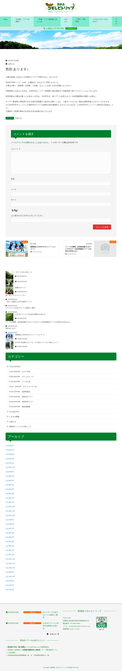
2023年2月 (10, 550)
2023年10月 (10, 515)
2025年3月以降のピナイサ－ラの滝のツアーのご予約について (36, 342)
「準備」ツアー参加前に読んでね (47, 20)
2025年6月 (10, 459)
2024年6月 (10, 481)
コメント (15, 149)
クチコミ (65, 20)
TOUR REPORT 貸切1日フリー (21, 397)
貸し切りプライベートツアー (16, 295)
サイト (13, 200)
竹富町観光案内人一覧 (41, 655)
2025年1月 (10, 463)
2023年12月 (10, 507)
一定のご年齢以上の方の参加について (19, 301)
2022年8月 (10, 572)
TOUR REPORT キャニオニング (21, 377)
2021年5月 (10, 585)
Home (5, 19)
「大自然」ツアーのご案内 (21, 20)
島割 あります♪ (11, 328)
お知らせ (11, 64)
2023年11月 (10, 511)
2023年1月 (10, 555)
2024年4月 (10, 489)
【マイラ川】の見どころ (23, 272)
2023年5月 (10, 537)
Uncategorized (14, 412)
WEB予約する (71, 28)
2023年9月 (10, 520)
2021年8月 (10, 581)
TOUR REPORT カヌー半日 (19, 372)
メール (13, 189)
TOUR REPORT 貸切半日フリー (21, 402)
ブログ (116, 21)
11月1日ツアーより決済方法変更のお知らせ (30, 314)
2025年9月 (10, 454)
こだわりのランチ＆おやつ (100, 20)
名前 (13, 179)
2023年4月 (10, 542)
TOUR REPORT (15, 367)
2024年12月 (10, 467)
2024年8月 (10, 472)
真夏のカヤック (20, 287)
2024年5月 (10, 485)
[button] (53, 634)
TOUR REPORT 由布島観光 (19, 392)
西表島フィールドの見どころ (20, 427)
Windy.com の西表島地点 (40, 647)
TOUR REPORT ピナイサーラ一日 (22, 386)
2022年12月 (10, 559)
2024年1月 (10, 502)
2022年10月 (10, 568)
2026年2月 (10, 450)
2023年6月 (10, 533)
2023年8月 (10, 524)
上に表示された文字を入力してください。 (28, 216)
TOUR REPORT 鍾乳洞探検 (19, 407)
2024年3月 (10, 494)
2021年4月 (10, 590)
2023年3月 (10, 546)
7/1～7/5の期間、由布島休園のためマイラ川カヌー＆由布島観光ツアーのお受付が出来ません (78, 249)
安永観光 (12, 652)
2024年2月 (10, 498)
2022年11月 (10, 563)
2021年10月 (10, 576)
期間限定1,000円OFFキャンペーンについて (30, 335)
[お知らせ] (17, 248)
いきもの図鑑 (14, 417)
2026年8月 (10, 446)
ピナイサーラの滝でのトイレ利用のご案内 (20, 308)
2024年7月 (10, 476)
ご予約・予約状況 (81, 20)
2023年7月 (10, 528)
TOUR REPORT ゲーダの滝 (19, 382)
